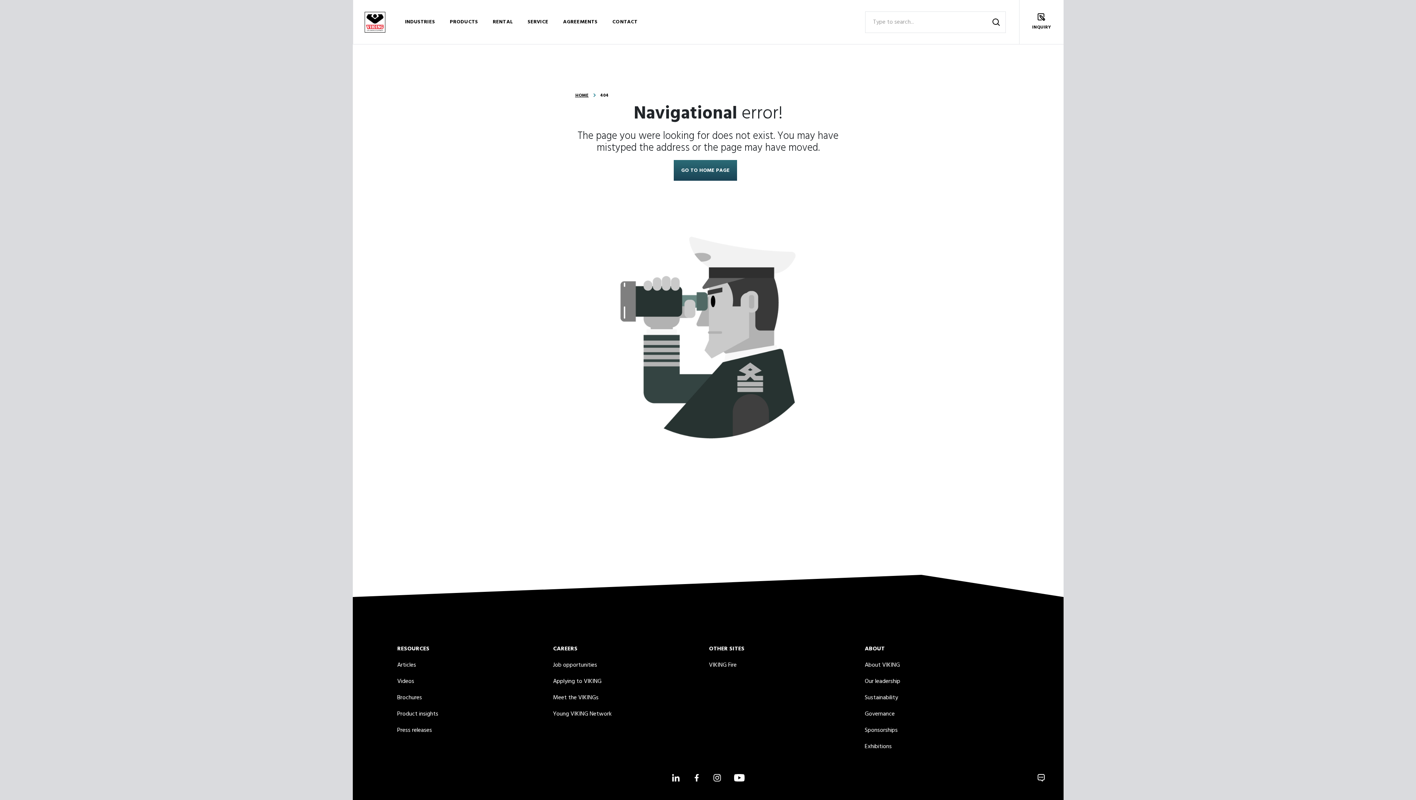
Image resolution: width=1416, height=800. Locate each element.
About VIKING (882, 665)
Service (538, 22)
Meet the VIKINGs (576, 698)
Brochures (409, 698)
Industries (420, 22)
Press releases (414, 730)
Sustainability (881, 698)
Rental (503, 22)
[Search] (996, 22)
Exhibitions (878, 746)
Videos (405, 681)
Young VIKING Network (582, 714)
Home (582, 95)
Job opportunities (575, 665)
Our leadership (882, 681)
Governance (880, 714)
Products (464, 22)
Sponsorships (881, 730)
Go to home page (705, 170)
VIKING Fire (723, 665)
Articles (406, 665)
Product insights (417, 714)
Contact (624, 22)
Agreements (580, 22)
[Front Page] (375, 22)
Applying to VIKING (577, 681)
